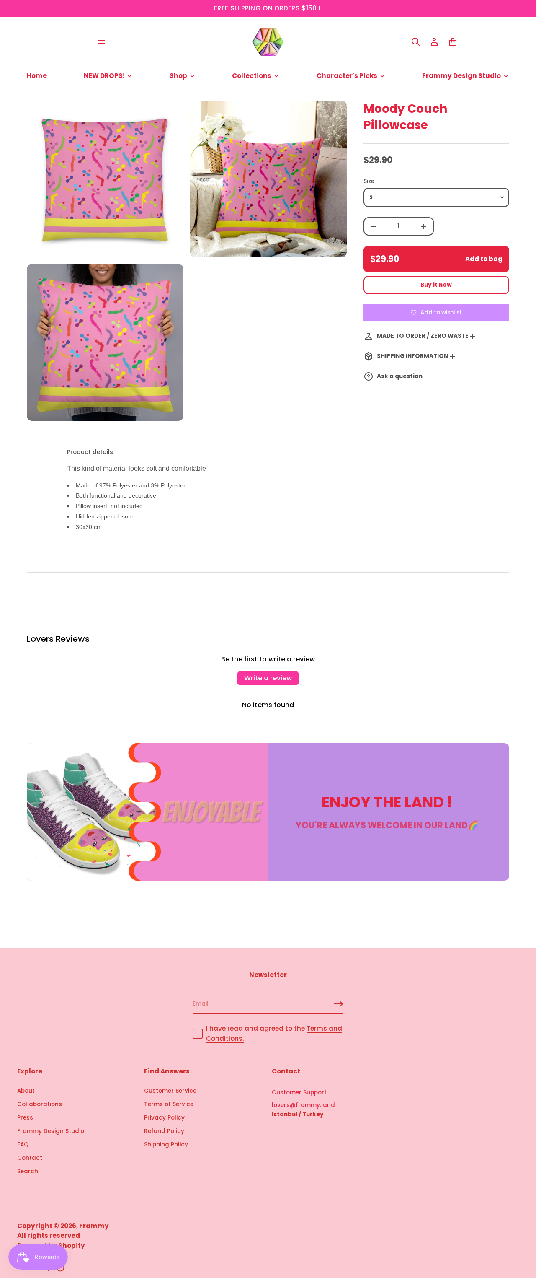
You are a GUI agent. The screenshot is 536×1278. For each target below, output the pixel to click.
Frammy (94, 1225)
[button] (416, 42)
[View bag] (452, 42)
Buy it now (436, 285)
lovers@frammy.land (303, 1105)
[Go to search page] (416, 42)
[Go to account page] (434, 42)
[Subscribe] (338, 1004)
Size (368, 181)
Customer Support (299, 1093)
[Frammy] (268, 42)
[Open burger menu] (102, 42)
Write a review (268, 678)
